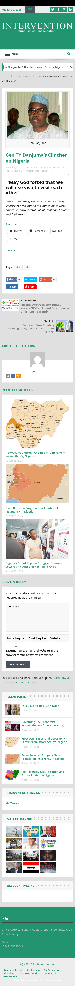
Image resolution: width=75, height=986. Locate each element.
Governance (59, 167)
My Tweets (12, 803)
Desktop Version (25, 980)
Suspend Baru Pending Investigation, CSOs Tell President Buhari (31, 328)
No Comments (31, 170)
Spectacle (51, 973)
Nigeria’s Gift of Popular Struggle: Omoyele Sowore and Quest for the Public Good (34, 564)
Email (66, 174)
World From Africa (30, 973)
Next (47, 321)
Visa (19, 170)
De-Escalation (51, 970)
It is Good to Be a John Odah (40, 706)
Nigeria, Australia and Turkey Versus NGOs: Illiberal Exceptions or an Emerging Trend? (45, 308)
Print (54, 174)
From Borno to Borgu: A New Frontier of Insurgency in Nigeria (32, 509)
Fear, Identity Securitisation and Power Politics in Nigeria (43, 773)
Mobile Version (50, 980)
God (14, 170)
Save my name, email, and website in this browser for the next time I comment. (32, 653)
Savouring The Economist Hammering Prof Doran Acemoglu (44, 723)
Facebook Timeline (20, 886)
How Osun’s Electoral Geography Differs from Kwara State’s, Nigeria (35, 454)
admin (20, 167)
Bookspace (33, 970)
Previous (31, 300)
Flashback (9, 973)
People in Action (12, 970)
